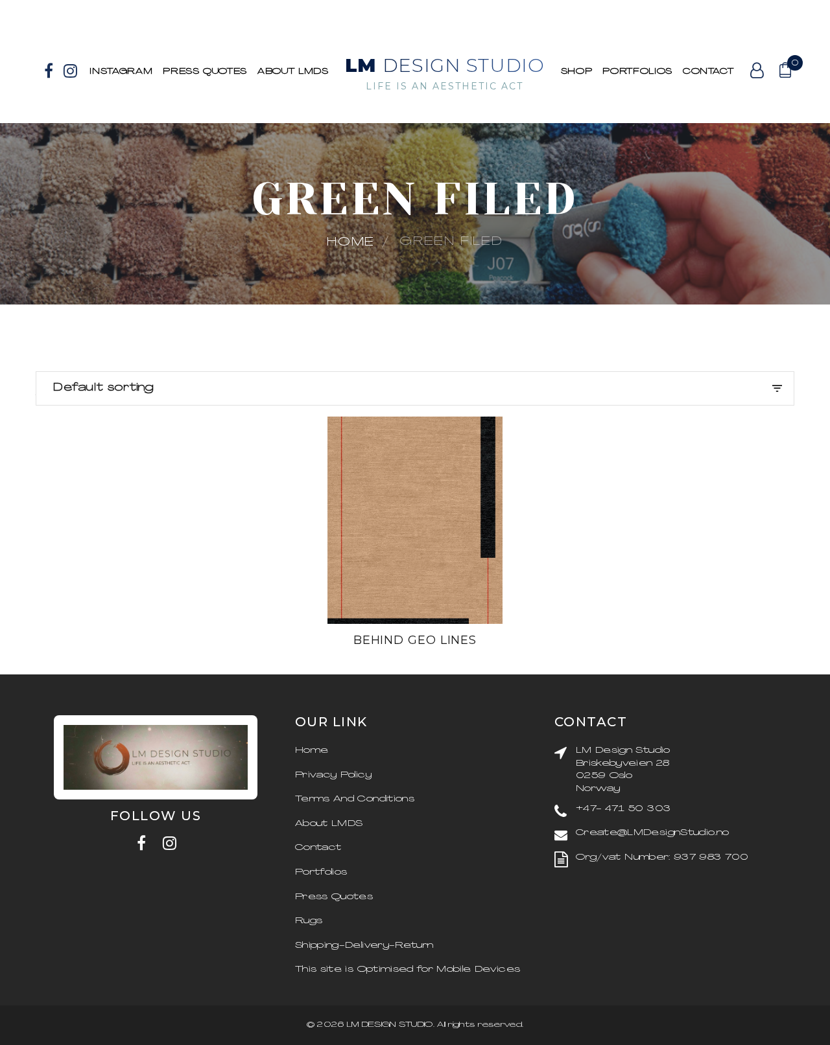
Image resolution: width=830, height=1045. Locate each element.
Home (351, 242)
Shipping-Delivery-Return (364, 945)
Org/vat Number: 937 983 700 (662, 857)
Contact (708, 71)
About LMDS (293, 71)
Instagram (120, 71)
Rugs (308, 921)
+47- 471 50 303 (623, 809)
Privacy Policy (333, 775)
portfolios (637, 71)
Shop (577, 71)
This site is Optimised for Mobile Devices (407, 969)
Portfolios (321, 872)
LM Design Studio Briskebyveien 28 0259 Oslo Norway (623, 770)
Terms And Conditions (354, 799)
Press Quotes (205, 71)
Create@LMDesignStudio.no (652, 833)
